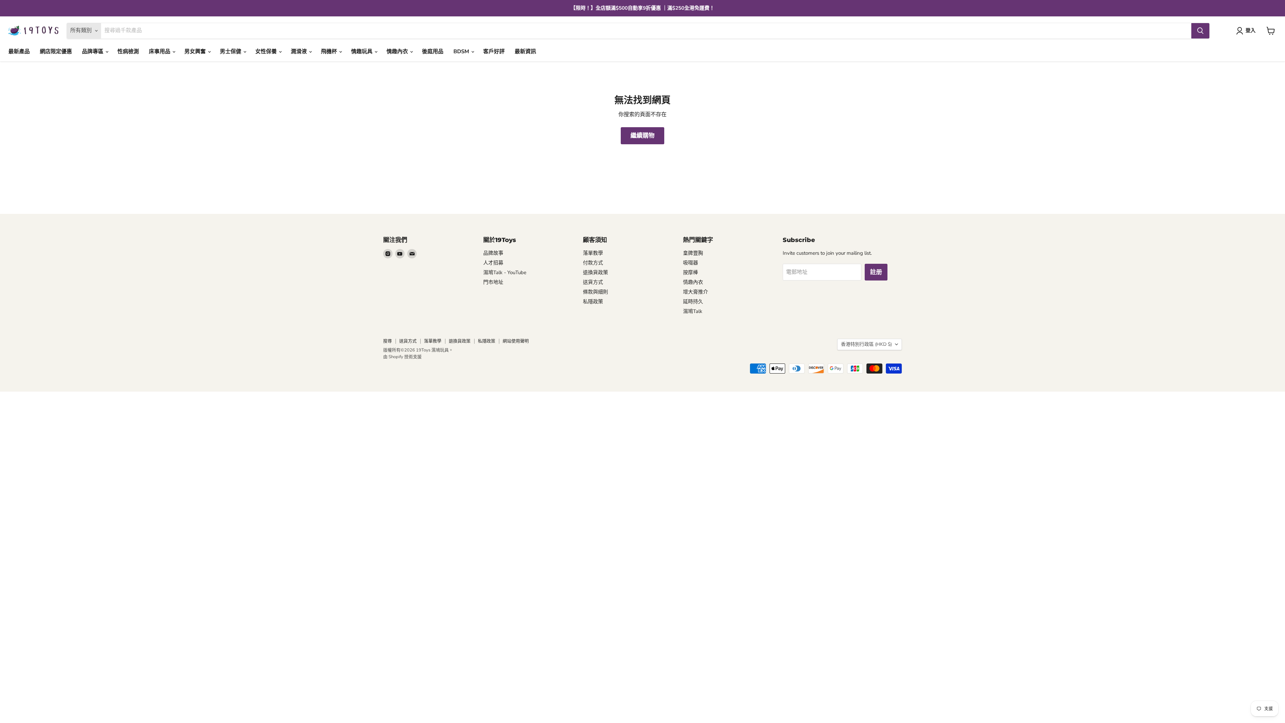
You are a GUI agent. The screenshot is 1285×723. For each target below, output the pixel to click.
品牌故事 (493, 253)
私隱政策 (593, 301)
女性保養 (266, 51)
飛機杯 (329, 51)
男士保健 (231, 51)
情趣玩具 (362, 51)
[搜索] (1200, 30)
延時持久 (693, 301)
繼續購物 (642, 136)
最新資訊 (525, 51)
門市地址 (493, 282)
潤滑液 (299, 51)
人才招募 (493, 262)
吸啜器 (690, 262)
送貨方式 (593, 282)
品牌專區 (93, 51)
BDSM (461, 51)
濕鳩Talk (692, 311)
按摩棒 (690, 272)
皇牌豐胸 (693, 253)
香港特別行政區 (866, 344)
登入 (1251, 30)
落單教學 (593, 253)
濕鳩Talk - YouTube (504, 272)
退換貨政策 (595, 272)
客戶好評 (494, 51)
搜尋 (387, 341)
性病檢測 (128, 51)
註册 (876, 272)
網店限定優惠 (56, 51)
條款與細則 (595, 292)
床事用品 (160, 51)
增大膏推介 (695, 292)
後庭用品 (432, 51)
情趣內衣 (398, 51)
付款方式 (593, 262)
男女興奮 (195, 51)
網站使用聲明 (516, 341)
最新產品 (19, 51)
